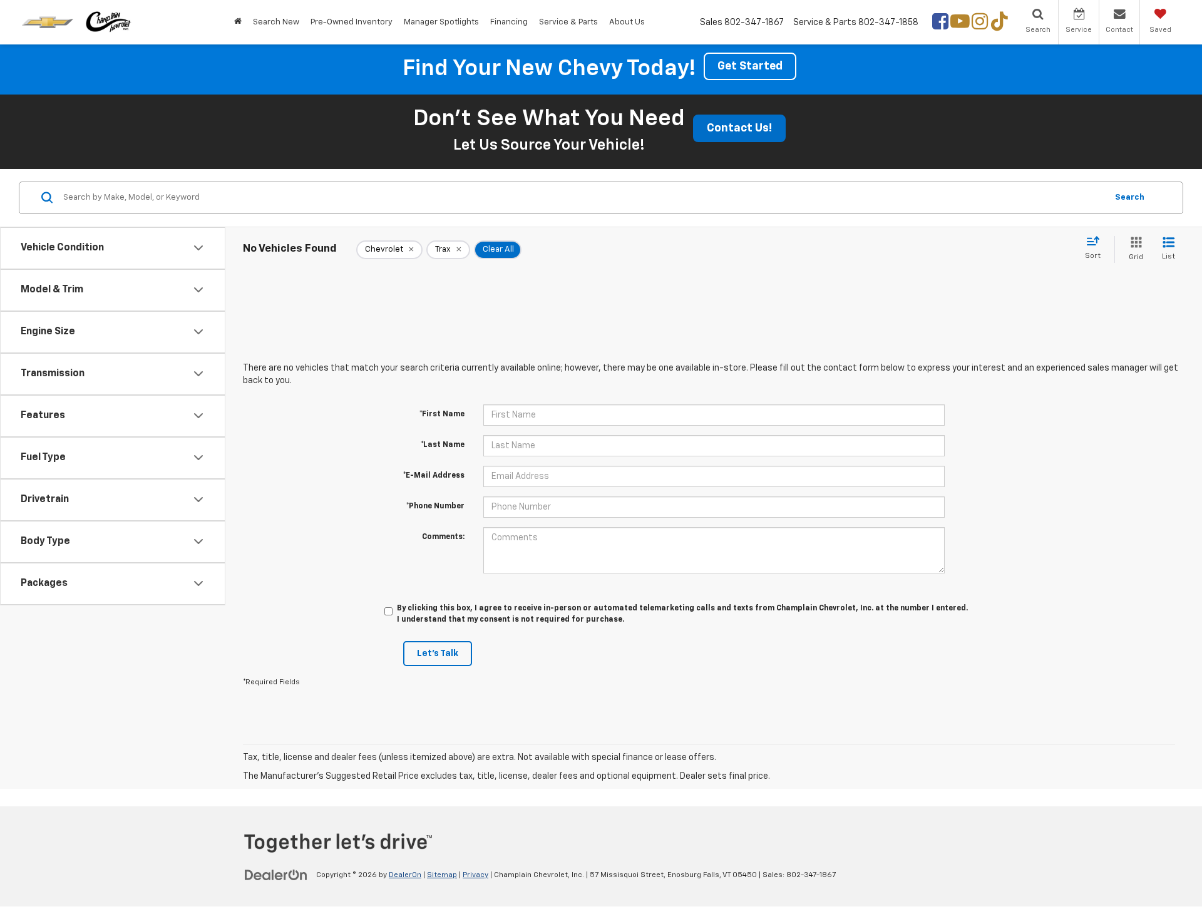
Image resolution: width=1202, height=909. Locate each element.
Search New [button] (276, 22)
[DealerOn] (276, 874)
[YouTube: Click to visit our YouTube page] (960, 24)
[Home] (238, 22)
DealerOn (405, 875)
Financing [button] (509, 22)
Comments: (443, 537)
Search (1129, 197)
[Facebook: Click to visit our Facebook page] (940, 24)
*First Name (442, 414)
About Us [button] (627, 22)
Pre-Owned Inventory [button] (352, 22)
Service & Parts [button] (568, 22)
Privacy (475, 875)
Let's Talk (437, 653)
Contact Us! (739, 128)
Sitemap (442, 875)
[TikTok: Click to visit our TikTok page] (999, 24)
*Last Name (443, 445)
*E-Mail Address (434, 476)
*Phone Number (435, 506)
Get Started (750, 66)
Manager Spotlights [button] (441, 22)
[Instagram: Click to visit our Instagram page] (980, 24)
